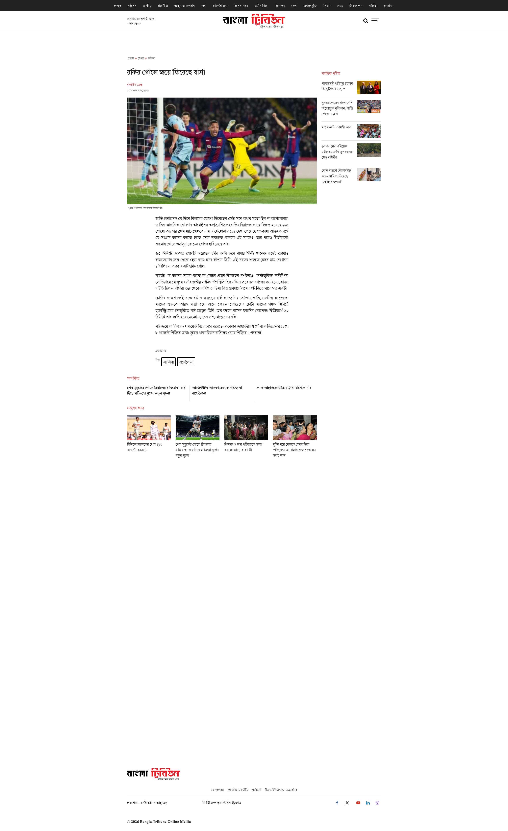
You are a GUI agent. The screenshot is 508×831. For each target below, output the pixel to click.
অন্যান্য (388, 6)
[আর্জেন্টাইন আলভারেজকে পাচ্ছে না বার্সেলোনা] (222, 392)
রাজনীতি (162, 6)
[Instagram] (377, 803)
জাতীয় (147, 6)
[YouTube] (358, 803)
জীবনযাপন (355, 6)
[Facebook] (337, 803)
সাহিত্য (372, 6)
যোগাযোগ (217, 790)
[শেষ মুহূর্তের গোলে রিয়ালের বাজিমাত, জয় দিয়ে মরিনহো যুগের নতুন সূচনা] (157, 392)
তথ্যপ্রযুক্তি (310, 6)
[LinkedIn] (368, 803)
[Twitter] (347, 803)
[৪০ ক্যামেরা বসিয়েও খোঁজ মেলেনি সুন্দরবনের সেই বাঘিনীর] (351, 154)
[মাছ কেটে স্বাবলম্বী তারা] (351, 132)
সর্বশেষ (132, 6)
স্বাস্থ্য (340, 6)
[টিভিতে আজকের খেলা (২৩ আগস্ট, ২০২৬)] (149, 437)
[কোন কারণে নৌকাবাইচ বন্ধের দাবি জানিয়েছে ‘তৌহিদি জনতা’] (351, 177)
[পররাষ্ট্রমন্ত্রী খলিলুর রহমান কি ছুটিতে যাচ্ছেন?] (351, 89)
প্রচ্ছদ (117, 6)
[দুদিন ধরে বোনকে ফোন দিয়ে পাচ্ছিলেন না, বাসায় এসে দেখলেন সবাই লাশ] (295, 437)
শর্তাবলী (256, 790)
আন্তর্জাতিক (220, 6)
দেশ (203, 6)
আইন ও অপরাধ (184, 6)
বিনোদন (280, 6)
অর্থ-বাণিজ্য (261, 6)
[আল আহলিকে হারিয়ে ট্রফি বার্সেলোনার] (287, 392)
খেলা (294, 6)
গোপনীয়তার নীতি (238, 790)
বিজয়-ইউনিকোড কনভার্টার (281, 790)
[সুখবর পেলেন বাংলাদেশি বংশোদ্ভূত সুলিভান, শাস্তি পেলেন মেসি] (351, 110)
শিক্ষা (326, 6)
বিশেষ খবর (241, 6)
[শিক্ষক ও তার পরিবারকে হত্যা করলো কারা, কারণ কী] (246, 437)
